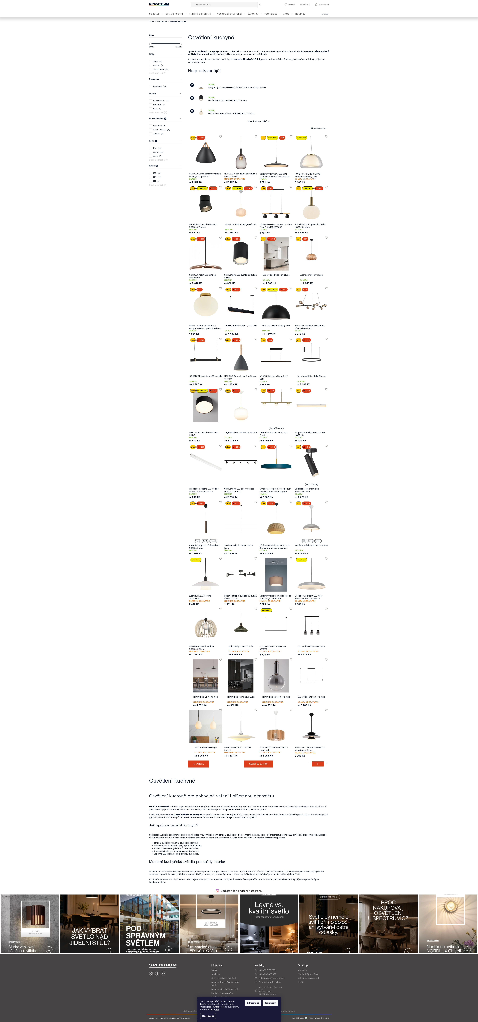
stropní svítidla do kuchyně (187, 814)
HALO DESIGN (160, 101)
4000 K (158, 134)
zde (217, 1009)
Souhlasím (270, 1003)
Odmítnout (253, 1003)
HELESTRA (158, 105)
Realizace (215, 974)
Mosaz (279, 428)
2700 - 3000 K (161, 130)
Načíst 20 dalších (258, 764)
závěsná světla (220, 814)
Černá (272, 428)
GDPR (300, 982)
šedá (157, 156)
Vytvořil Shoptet (298, 1018)
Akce (157, 61)
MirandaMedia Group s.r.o (319, 1018)
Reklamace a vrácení (308, 978)
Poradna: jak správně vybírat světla (225, 984)
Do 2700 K (159, 126)
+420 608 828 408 (267, 974)
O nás (214, 970)
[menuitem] (156, 14)
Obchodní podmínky (308, 974)
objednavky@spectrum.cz (271, 978)
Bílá (307, 484)
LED (156, 173)
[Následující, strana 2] (318, 763)
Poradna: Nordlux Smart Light (225, 989)
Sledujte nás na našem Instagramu (241, 891)
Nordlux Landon (287, 1011)
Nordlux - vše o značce (222, 993)
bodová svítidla (286, 814)
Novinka (158, 65)
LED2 (156, 109)
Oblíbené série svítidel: (194, 1011)
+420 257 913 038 (267, 970)
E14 (156, 181)
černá (158, 152)
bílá (157, 148)
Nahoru (200, 764)
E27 (156, 177)
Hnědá (205, 541)
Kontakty (324, 14)
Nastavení (208, 1016)
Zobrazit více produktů (257, 121)
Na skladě (159, 86)
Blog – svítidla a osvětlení (223, 978)
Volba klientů (160, 69)
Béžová (213, 541)
